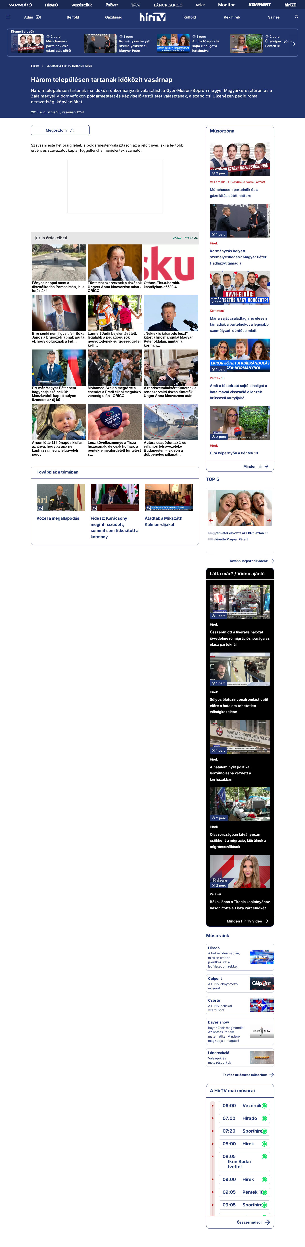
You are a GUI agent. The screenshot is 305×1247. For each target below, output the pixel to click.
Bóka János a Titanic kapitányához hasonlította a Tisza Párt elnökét (240, 905)
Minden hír (252, 466)
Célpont (215, 978)
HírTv (35, 66)
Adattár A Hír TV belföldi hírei (69, 66)
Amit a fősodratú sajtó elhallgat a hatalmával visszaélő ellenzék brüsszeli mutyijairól (206, 52)
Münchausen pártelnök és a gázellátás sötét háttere (58, 48)
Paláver (215, 894)
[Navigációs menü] (8, 16)
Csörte (214, 1000)
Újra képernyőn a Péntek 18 (278, 43)
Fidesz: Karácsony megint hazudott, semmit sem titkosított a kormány (115, 527)
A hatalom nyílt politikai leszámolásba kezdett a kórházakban (230, 773)
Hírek (214, 243)
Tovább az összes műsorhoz (245, 1075)
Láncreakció (218, 1053)
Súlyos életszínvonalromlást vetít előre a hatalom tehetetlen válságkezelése (239, 705)
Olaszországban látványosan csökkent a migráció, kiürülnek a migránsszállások (238, 840)
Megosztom (56, 130)
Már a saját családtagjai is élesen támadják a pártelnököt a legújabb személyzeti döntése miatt (239, 324)
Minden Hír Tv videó (244, 921)
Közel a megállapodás (58, 518)
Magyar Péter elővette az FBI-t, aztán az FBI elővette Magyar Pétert (238, 536)
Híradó (214, 948)
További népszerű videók (248, 561)
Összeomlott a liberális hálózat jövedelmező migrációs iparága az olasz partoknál (239, 638)
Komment (217, 310)
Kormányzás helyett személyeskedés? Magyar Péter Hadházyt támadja (135, 48)
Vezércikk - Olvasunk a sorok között (237, 182)
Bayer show (218, 1022)
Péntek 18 (217, 378)
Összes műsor (249, 1222)
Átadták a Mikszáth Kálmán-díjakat (163, 521)
